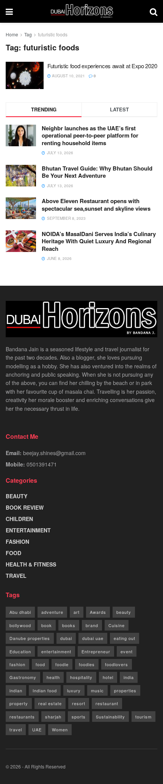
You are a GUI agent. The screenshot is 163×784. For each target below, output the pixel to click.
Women (60, 729)
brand (92, 625)
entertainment (56, 651)
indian (15, 690)
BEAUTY (16, 496)
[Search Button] (153, 11)
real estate (50, 703)
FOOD (13, 553)
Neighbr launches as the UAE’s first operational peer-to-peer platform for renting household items (90, 135)
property (18, 703)
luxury (74, 690)
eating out (124, 638)
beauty (123, 612)
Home (12, 34)
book (46, 625)
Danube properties (29, 638)
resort (78, 703)
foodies (87, 664)
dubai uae (92, 638)
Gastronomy (22, 677)
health (53, 677)
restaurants (22, 717)
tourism (143, 717)
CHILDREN (19, 519)
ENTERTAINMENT (28, 530)
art (77, 612)
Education (20, 651)
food (40, 664)
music (97, 690)
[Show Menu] (9, 11)
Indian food (45, 690)
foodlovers (116, 664)
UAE (37, 729)
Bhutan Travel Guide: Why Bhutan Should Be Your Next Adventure (97, 172)
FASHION (17, 541)
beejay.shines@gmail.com (54, 453)
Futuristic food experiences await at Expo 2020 (102, 66)
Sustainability (110, 717)
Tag (28, 34)
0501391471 (42, 464)
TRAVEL (16, 575)
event (127, 651)
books (68, 625)
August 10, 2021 (68, 75)
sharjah (53, 717)
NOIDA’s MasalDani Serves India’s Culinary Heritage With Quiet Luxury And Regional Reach (99, 241)
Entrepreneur (96, 651)
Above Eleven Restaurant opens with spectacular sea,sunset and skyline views (96, 205)
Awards (98, 612)
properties (125, 690)
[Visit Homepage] (81, 11)
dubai (66, 638)
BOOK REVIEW (25, 507)
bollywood (20, 625)
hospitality (81, 677)
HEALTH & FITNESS (31, 564)
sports (79, 717)
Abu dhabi (20, 612)
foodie (62, 664)
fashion (17, 664)
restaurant (107, 703)
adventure (52, 612)
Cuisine (116, 625)
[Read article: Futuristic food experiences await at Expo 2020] (25, 75)
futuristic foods (52, 34)
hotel (108, 677)
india (129, 677)
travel (15, 729)
